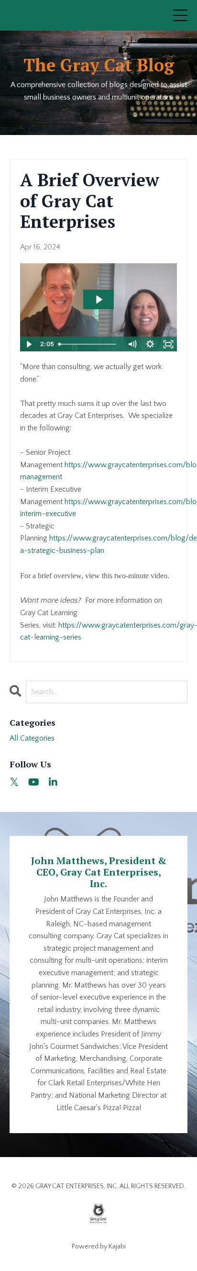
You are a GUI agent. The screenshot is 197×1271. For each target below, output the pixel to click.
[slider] (89, 344)
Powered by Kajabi (99, 1246)
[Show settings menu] (150, 344)
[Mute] (132, 344)
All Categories (32, 738)
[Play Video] (29, 344)
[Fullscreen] (168, 344)
